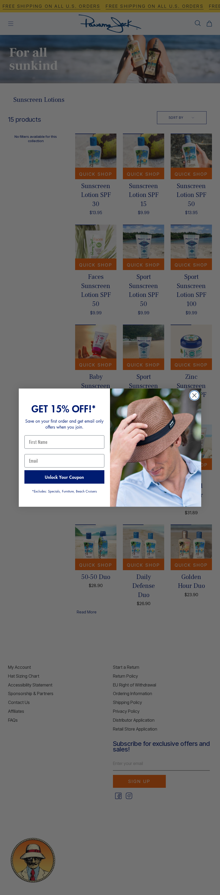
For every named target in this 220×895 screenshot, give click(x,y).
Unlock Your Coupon (64, 477)
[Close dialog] (194, 395)
